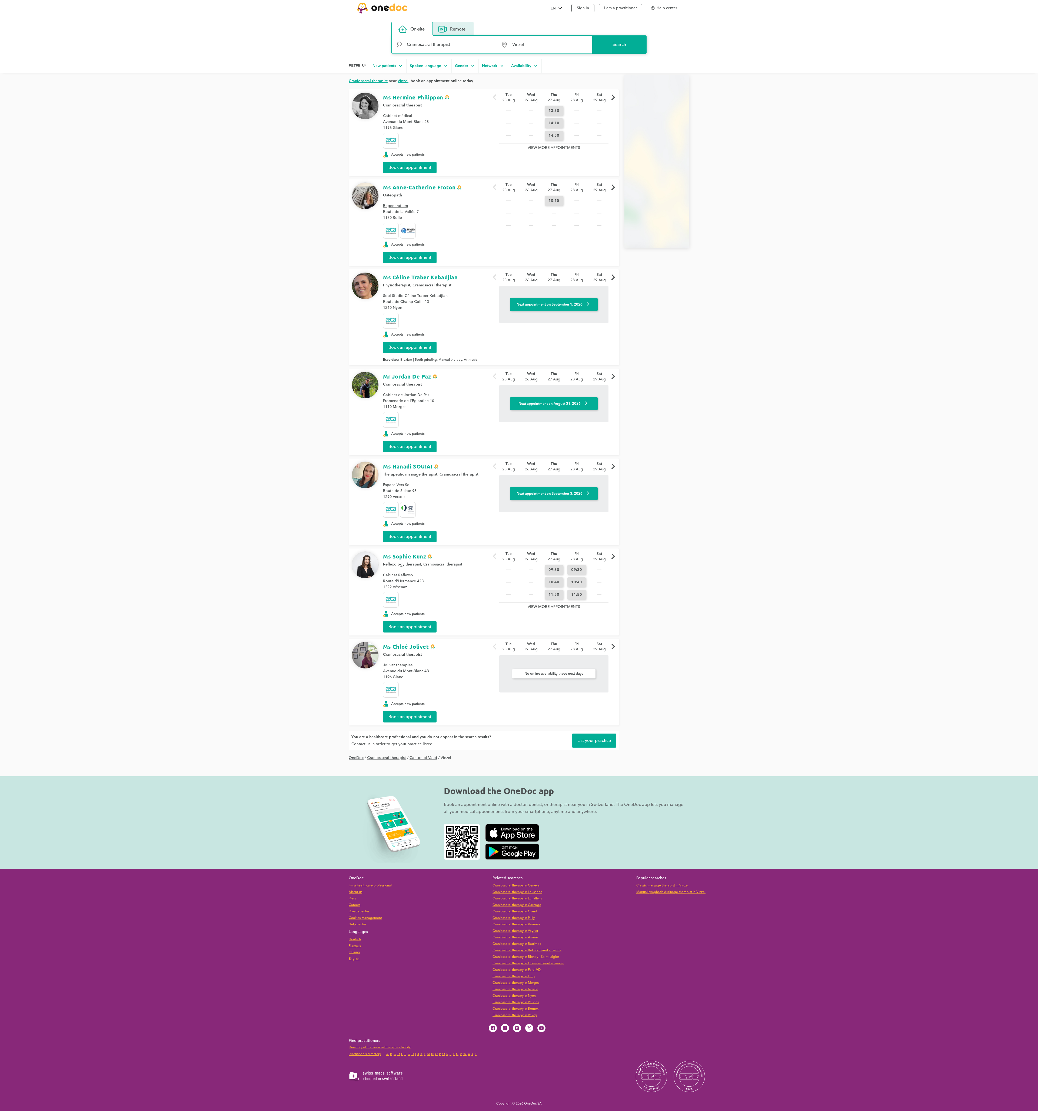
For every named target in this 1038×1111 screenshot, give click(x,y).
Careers (354, 905)
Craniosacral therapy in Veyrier (515, 931)
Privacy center (359, 911)
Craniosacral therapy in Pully (514, 918)
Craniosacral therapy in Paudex (516, 1002)
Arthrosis (470, 360)
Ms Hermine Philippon (413, 97)
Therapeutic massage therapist (410, 474)
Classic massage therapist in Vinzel (662, 885)
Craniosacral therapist (402, 105)
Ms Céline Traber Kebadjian (420, 277)
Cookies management (365, 918)
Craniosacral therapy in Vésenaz (516, 924)
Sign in (583, 8)
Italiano (354, 952)
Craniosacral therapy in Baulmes (517, 944)
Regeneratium (395, 206)
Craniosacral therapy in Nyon (514, 996)
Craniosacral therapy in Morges (516, 983)
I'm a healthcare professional (370, 885)
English (354, 959)
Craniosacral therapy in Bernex (515, 1009)
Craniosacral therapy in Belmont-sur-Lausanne (527, 950)
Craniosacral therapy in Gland (515, 911)
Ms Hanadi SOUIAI (407, 466)
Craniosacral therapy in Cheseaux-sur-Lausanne (528, 963)
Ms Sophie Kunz (404, 556)
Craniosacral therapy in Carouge (517, 905)
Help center (357, 924)
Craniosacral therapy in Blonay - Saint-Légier (526, 957)
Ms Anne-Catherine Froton (419, 187)
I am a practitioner (620, 8)
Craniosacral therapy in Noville (515, 989)
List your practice (594, 740)
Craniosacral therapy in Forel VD (517, 970)
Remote (457, 29)
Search (619, 44)
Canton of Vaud (423, 758)
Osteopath (392, 195)
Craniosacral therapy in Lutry (514, 976)
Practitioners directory (365, 1054)
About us (355, 892)
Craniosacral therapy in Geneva (516, 885)
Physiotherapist (396, 285)
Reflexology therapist (402, 564)
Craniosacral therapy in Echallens (517, 898)
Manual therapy (450, 360)
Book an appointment (409, 167)
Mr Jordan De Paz (407, 376)
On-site (417, 29)
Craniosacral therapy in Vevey (515, 1015)
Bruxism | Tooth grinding (418, 360)
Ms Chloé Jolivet (406, 646)
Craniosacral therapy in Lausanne (517, 892)
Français (355, 946)
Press (352, 898)
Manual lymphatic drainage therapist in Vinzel (671, 892)
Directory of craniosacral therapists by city (380, 1047)
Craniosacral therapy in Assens (515, 937)
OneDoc (356, 758)
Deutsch (355, 939)
